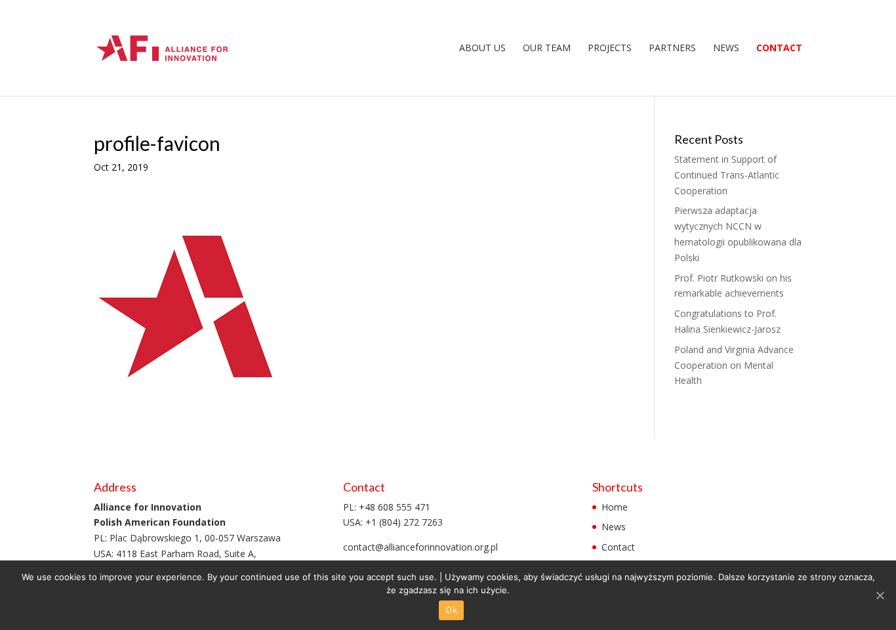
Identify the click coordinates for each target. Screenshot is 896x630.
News (726, 48)
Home (614, 507)
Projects (610, 48)
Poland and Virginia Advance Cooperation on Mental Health (734, 365)
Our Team (547, 48)
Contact (779, 48)
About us (482, 48)
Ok (451, 609)
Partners (672, 48)
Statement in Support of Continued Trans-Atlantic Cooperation (726, 175)
